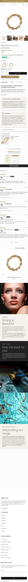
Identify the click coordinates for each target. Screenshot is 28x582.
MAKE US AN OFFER (10, 76)
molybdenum (20, 333)
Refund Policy (4, 552)
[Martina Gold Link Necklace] (5, 139)
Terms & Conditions (6, 557)
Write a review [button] (14, 166)
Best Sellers (3, 42)
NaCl (15, 334)
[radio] (4, 66)
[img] (3, 174)
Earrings (3, 515)
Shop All (3, 531)
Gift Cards (3, 528)
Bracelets (3, 523)
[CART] (26, 4)
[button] (4, 50)
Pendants (3, 520)
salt (18, 334)
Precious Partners (5, 547)
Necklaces (3, 518)
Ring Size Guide (4, 544)
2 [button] (13, 242)
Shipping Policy (4, 549)
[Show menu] (1, 4)
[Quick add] (2, 274)
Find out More (4, 508)
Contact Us (4, 539)
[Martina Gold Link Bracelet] (14, 263)
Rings (2, 526)
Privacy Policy (4, 555)
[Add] (11, 142)
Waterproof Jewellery (6, 542)
